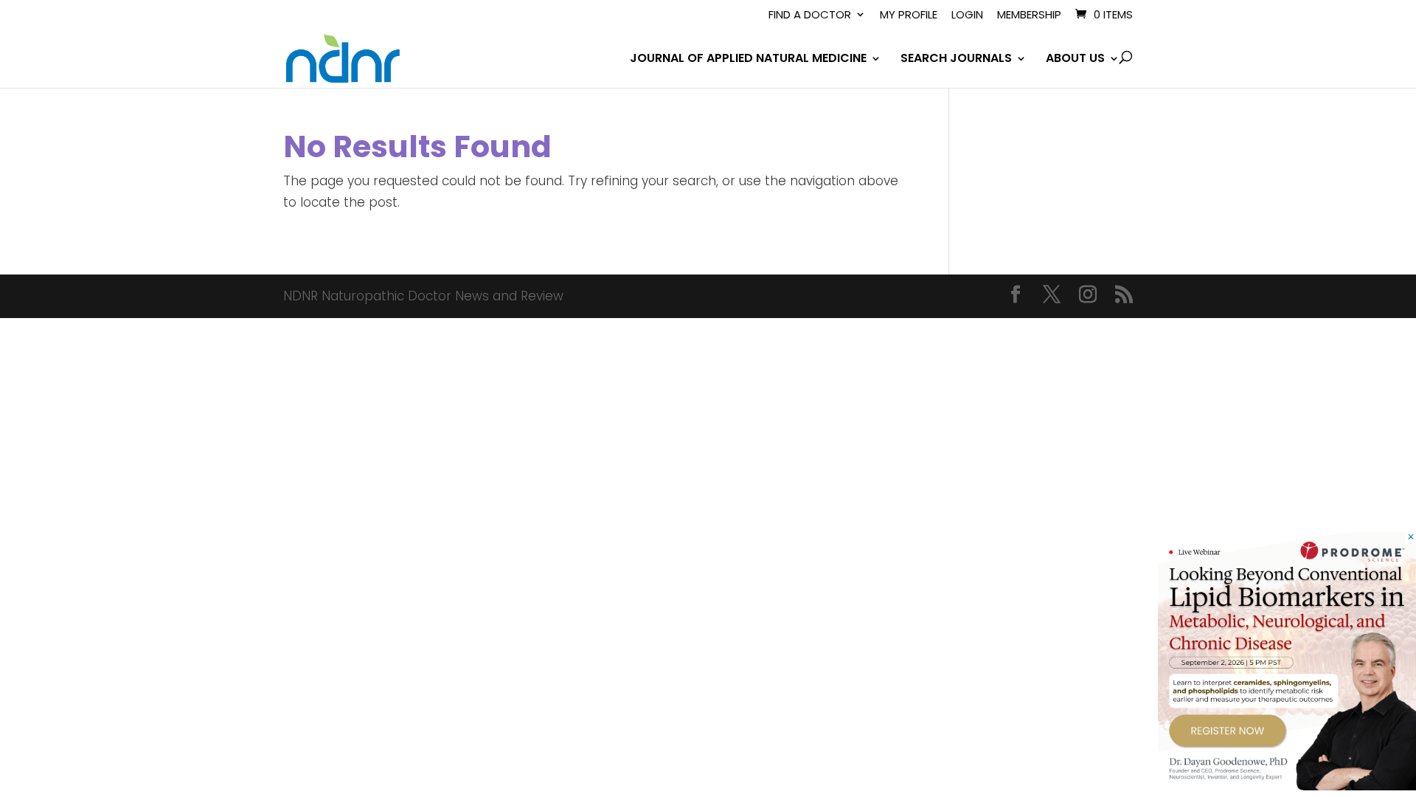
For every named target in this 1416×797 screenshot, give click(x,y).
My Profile (908, 15)
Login (967, 15)
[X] (1052, 296)
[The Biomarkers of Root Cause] (1287, 786)
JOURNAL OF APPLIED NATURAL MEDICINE (748, 59)
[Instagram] (1088, 296)
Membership (1029, 15)
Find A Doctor (809, 15)
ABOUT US (1075, 59)
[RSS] (1124, 296)
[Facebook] (1015, 296)
